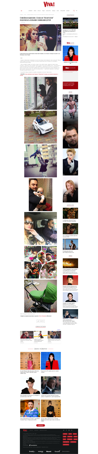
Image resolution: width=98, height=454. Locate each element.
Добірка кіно (70, 205)
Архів (25, 14)
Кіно (64, 439)
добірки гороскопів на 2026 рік (70, 63)
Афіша (70, 255)
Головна (21, 14)
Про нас (31, 430)
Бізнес (75, 439)
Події (65, 436)
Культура (70, 436)
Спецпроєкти (70, 15)
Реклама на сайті (43, 430)
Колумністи (66, 444)
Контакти (36, 430)
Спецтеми (70, 439)
